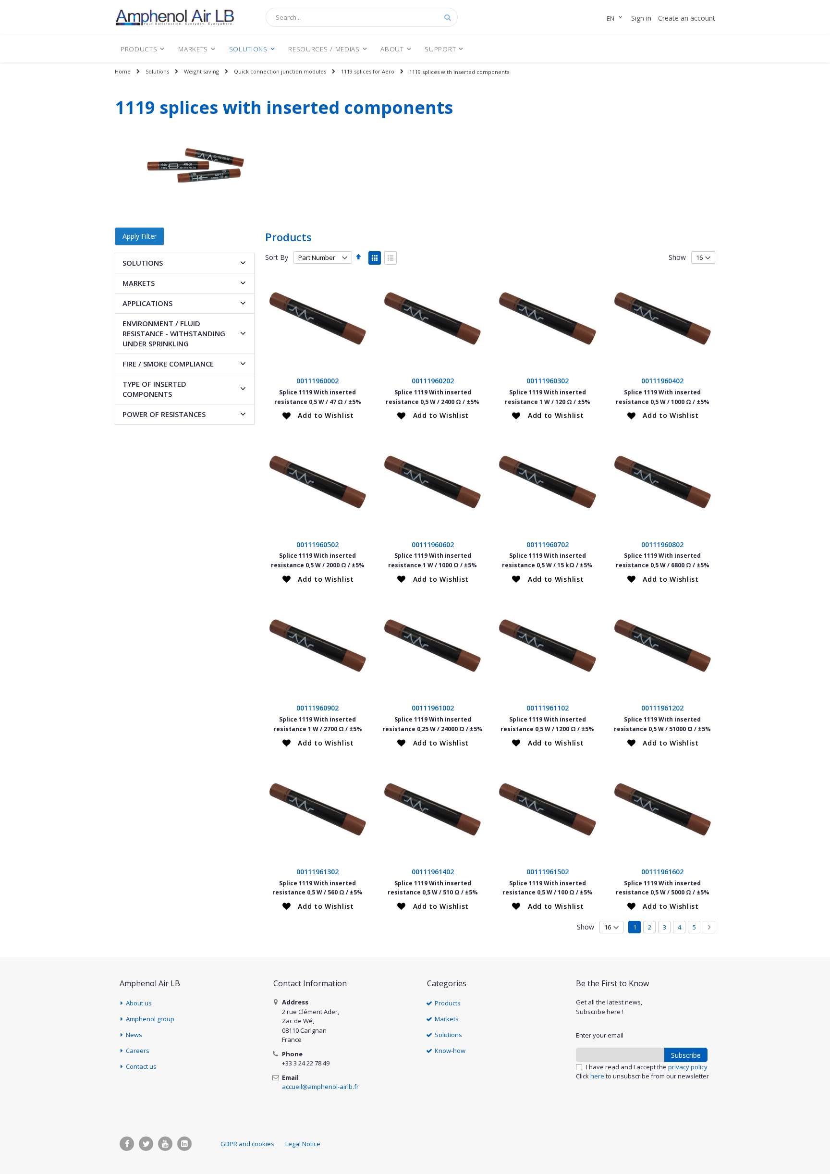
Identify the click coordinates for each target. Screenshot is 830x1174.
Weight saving (201, 71)
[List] (390, 258)
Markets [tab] (138, 283)
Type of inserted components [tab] (154, 389)
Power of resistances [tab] (164, 414)
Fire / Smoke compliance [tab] (168, 363)
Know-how (450, 1050)
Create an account (686, 18)
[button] (318, 415)
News (134, 1034)
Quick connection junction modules (280, 71)
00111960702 (547, 544)
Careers (137, 1050)
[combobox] (362, 17)
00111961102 (547, 707)
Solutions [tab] (142, 263)
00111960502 (317, 544)
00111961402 (433, 871)
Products (448, 1003)
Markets (447, 1019)
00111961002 (433, 707)
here (597, 1076)
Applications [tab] (147, 303)
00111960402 (662, 380)
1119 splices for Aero (367, 71)
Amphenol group (150, 1019)
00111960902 (317, 707)
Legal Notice (302, 1143)
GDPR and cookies (247, 1143)
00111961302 (317, 871)
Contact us (141, 1066)
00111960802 (662, 544)
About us (139, 1003)
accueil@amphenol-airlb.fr (320, 1086)
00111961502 (547, 871)
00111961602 (662, 871)
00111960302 (547, 380)
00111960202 (433, 380)
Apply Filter (139, 236)
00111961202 (662, 707)
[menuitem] (143, 48)
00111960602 (433, 544)
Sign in (641, 18)
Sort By (276, 257)
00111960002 (317, 380)
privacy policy (688, 1067)
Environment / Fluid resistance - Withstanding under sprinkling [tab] (173, 333)
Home (123, 71)
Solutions (157, 71)
